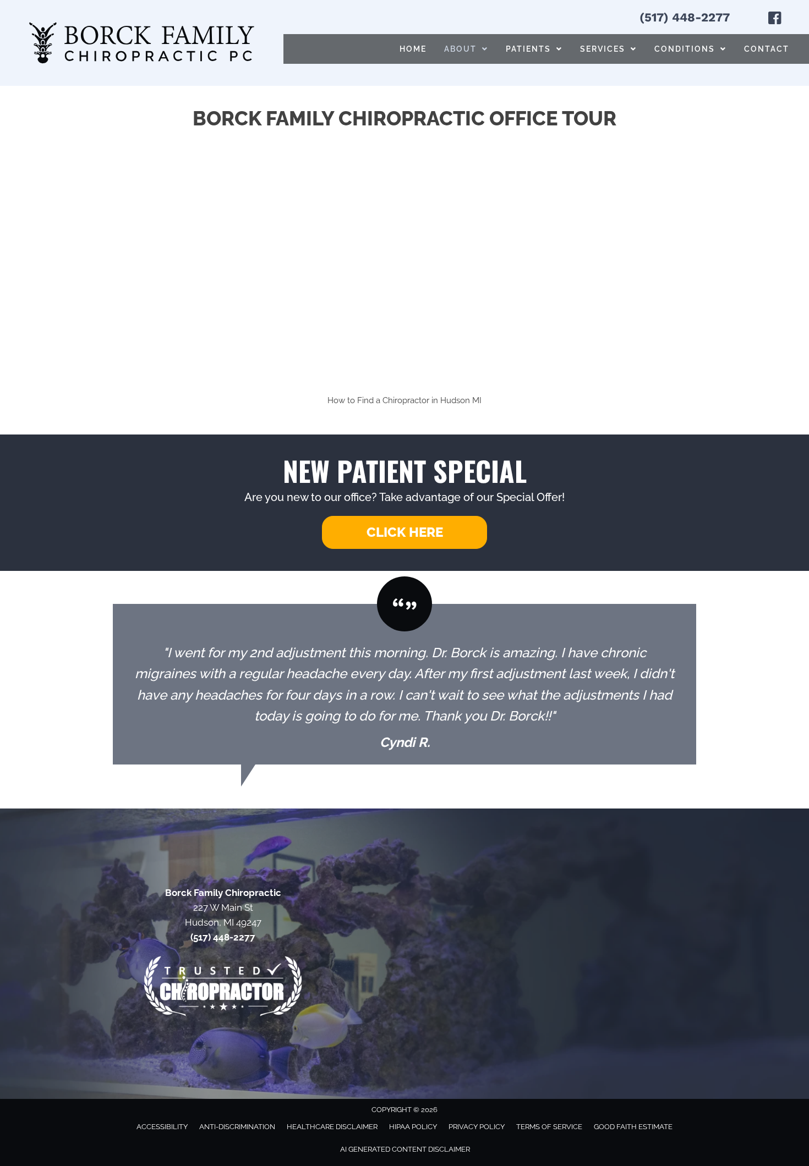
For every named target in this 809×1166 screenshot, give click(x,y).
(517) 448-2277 (684, 17)
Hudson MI (461, 400)
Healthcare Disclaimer (332, 1127)
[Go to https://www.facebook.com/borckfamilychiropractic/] (775, 20)
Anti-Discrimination (237, 1127)
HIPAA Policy (413, 1127)
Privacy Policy (477, 1127)
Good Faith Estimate (633, 1127)
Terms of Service (549, 1127)
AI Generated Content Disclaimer (405, 1149)
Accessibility (162, 1127)
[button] (404, 532)
